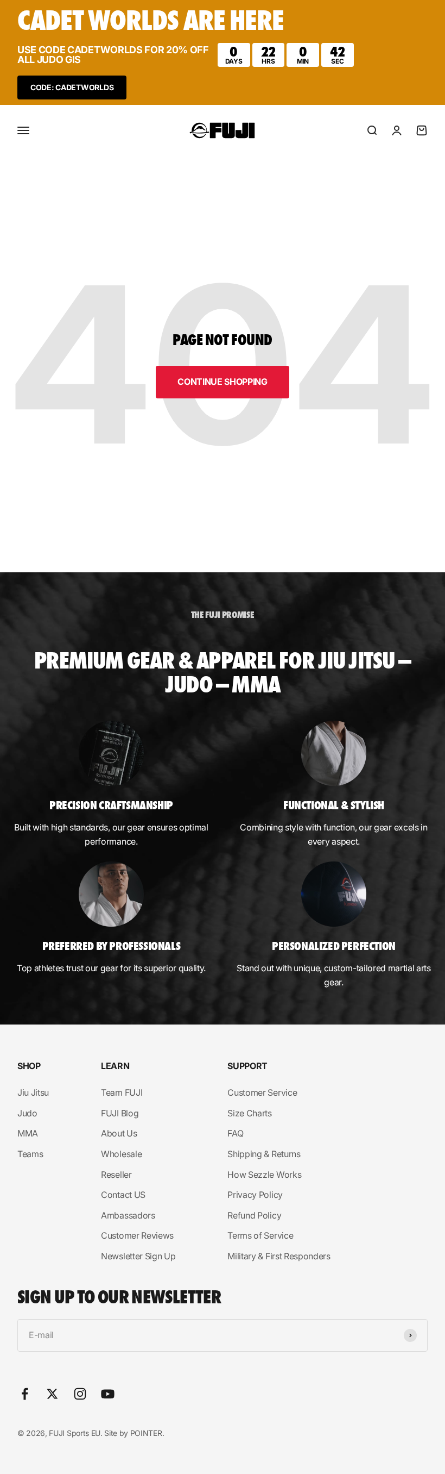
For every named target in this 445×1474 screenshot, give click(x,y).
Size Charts (249, 1113)
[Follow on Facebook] (24, 1393)
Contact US (123, 1194)
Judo (27, 1113)
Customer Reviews (137, 1235)
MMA (27, 1133)
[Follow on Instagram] (80, 1393)
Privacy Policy (255, 1194)
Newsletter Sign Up (138, 1256)
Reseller (116, 1174)
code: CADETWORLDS (71, 87)
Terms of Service (260, 1235)
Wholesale (121, 1153)
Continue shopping (222, 381)
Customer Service (262, 1092)
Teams (30, 1153)
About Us (119, 1133)
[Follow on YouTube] (107, 1393)
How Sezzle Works (264, 1174)
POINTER (146, 1433)
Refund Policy (254, 1215)
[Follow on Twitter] (52, 1393)
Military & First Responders (278, 1256)
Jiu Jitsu (33, 1092)
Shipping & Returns (263, 1153)
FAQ (235, 1133)
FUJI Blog (119, 1113)
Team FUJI (121, 1092)
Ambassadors (128, 1215)
